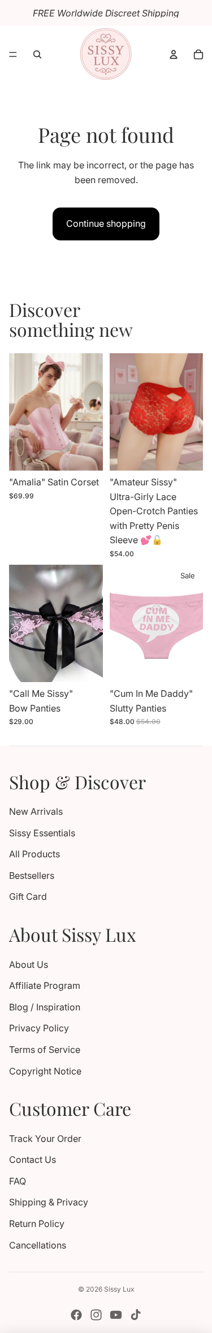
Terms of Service (44, 1049)
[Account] (173, 54)
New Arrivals (36, 811)
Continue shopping (106, 223)
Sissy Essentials (42, 833)
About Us (28, 964)
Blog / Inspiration (44, 1007)
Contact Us (32, 1159)
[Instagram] (96, 1315)
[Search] (37, 54)
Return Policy (36, 1223)
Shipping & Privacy (48, 1202)
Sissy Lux (119, 1289)
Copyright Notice (45, 1071)
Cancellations (37, 1245)
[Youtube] (116, 1315)
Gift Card (28, 896)
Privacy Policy (39, 1028)
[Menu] (13, 54)
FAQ (17, 1181)
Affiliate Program (44, 985)
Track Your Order (45, 1138)
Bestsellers (31, 875)
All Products (34, 854)
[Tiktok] (135, 1315)
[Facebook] (76, 1315)
